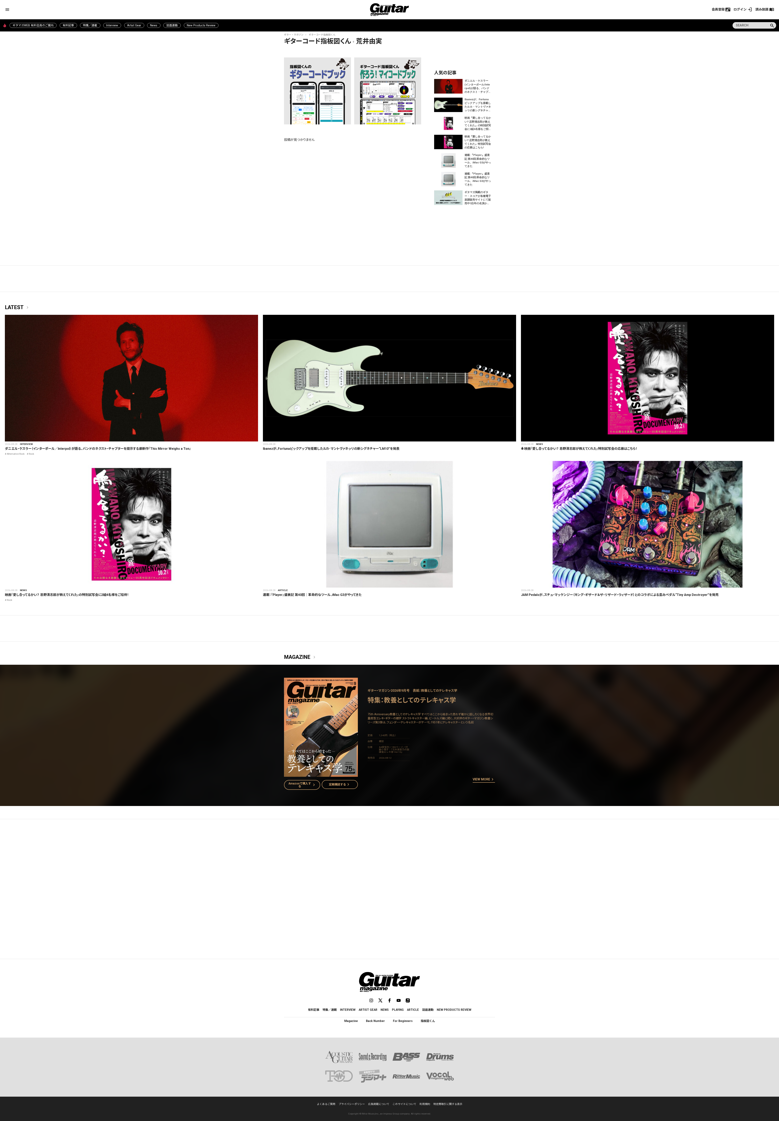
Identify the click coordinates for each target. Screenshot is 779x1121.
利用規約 (425, 1104)
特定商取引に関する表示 (447, 1104)
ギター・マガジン (293, 34)
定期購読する (340, 784)
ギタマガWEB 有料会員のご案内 (33, 25)
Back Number (375, 1021)
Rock (31, 453)
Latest (17, 307)
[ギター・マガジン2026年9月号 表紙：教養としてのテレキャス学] (321, 774)
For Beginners (403, 1021)
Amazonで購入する (302, 785)
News (153, 25)
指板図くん (428, 1021)
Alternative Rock (16, 453)
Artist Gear (134, 25)
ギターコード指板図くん (322, 34)
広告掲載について (378, 1104)
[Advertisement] (389, 860)
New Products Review (201, 25)
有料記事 (68, 25)
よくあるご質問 (326, 1104)
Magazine (300, 657)
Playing (398, 1009)
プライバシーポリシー (352, 1104)
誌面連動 (172, 25)
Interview (112, 25)
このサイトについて (404, 1104)
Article (283, 590)
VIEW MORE (484, 779)
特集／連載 (90, 25)
